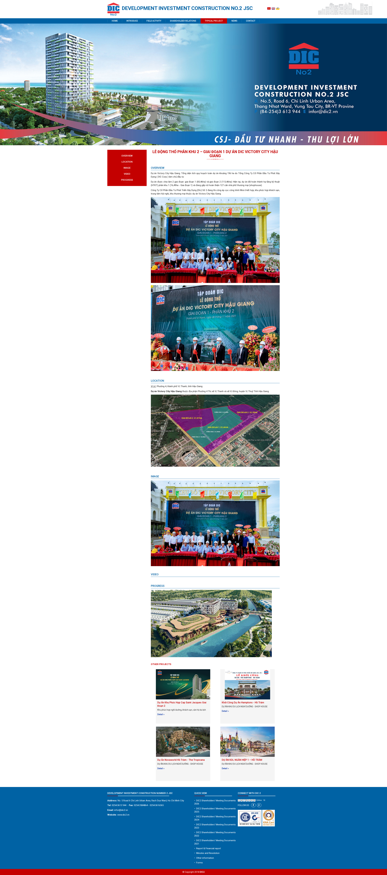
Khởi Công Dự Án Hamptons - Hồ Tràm (243, 702)
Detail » (160, 714)
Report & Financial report (207, 848)
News (234, 21)
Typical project (214, 21)
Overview (127, 155)
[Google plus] (259, 805)
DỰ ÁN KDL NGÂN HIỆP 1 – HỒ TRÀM (242, 759)
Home (115, 21)
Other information (204, 858)
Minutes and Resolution (207, 853)
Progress (127, 180)
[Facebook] (253, 805)
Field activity (153, 21)
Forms (198, 862)
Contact (250, 21)
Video (127, 174)
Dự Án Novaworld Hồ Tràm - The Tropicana (181, 759)
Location (127, 161)
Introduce (132, 21)
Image (127, 168)
